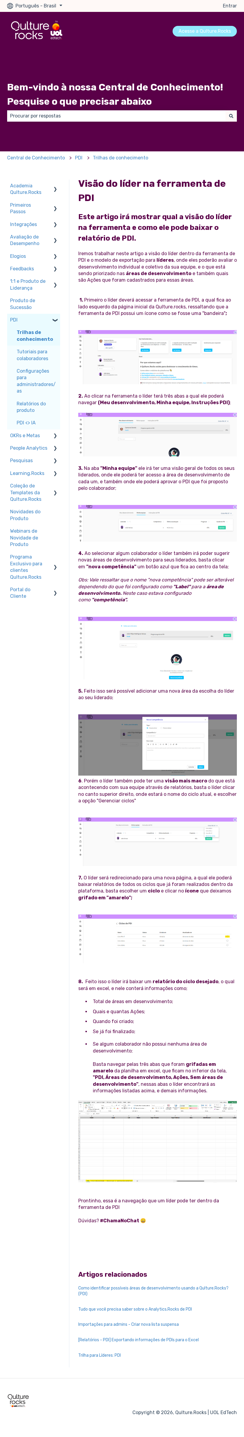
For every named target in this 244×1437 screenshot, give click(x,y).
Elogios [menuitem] (18, 256)
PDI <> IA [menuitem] (26, 423)
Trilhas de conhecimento (120, 158)
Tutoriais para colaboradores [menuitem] (32, 355)
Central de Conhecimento (36, 158)
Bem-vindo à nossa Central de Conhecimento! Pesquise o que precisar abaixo (115, 94)
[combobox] (116, 116)
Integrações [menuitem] (23, 224)
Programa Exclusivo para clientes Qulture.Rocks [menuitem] (26, 567)
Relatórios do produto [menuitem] (31, 407)
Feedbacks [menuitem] (22, 269)
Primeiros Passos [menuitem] (20, 208)
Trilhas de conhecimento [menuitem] (35, 336)
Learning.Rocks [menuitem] (27, 473)
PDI (78, 158)
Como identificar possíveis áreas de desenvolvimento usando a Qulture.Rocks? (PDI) (153, 1291)
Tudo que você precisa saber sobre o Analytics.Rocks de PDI (135, 1309)
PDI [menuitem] (14, 320)
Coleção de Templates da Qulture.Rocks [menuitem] (25, 492)
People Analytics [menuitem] (28, 448)
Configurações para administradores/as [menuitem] (36, 381)
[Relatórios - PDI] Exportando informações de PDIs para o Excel (138, 1339)
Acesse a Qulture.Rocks (205, 31)
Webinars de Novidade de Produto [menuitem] (24, 537)
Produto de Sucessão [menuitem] (22, 304)
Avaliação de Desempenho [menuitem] (24, 240)
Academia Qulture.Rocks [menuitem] (25, 189)
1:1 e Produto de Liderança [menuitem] (28, 284)
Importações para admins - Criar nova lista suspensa (128, 1324)
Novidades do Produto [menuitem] (25, 515)
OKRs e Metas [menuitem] (25, 435)
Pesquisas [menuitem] (21, 460)
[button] (55, 186)
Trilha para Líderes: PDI (99, 1355)
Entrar (230, 6)
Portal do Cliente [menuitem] (20, 593)
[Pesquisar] (231, 116)
